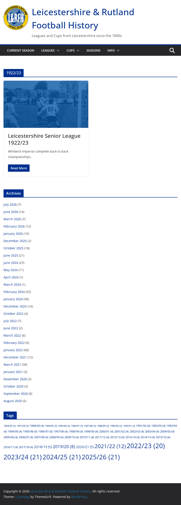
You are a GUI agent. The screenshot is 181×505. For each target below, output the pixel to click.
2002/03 (137, 431)
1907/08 (23, 425)
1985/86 (64, 425)
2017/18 (26, 447)
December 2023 (15, 306)
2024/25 (62, 457)
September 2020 (16, 393)
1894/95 (10, 425)
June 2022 (11, 328)
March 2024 (12, 284)
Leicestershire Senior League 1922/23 (44, 139)
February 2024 (14, 292)
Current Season (20, 50)
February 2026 (14, 226)
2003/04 (152, 431)
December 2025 (15, 241)
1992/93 (158, 426)
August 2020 (13, 401)
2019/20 (64, 446)
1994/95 (15, 431)
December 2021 (15, 357)
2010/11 (87, 437)
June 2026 (11, 212)
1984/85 (51, 425)
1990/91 (129, 425)
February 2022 (14, 343)
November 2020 (15, 379)
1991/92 (143, 426)
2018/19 (43, 447)
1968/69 (37, 426)
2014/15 (148, 437)
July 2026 (10, 204)
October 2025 (13, 248)
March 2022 (12, 335)
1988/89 (103, 425)
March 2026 (12, 219)
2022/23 (146, 445)
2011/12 (102, 437)
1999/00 (91, 431)
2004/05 (167, 431)
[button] (57, 50)
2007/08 (41, 437)
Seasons (93, 50)
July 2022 (10, 321)
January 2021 (13, 372)
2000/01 (106, 431)
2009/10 (71, 437)
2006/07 (26, 437)
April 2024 (11, 277)
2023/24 (23, 457)
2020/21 (85, 447)
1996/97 (45, 431)
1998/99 (76, 431)
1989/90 (116, 425)
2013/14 (132, 437)
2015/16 (163, 437)
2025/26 (101, 457)
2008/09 (56, 437)
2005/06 (11, 437)
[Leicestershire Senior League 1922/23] (46, 104)
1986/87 (77, 425)
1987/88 (90, 425)
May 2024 (11, 270)
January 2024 (13, 299)
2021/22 (110, 446)
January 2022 (13, 350)
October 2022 (13, 313)
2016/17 (11, 447)
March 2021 (12, 364)
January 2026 (13, 233)
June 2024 (11, 263)
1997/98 (60, 431)
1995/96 (30, 431)
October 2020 (13, 386)
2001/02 (121, 431)
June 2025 (11, 255)
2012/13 (117, 437)
